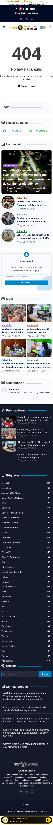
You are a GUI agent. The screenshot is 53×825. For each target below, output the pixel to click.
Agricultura (25, 488)
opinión (25, 601)
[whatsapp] (32, 19)
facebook (15, 131)
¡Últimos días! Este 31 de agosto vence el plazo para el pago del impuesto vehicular (38, 331)
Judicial (25, 577)
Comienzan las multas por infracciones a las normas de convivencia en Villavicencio (31, 220)
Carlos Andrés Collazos (25, 498)
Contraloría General (25, 527)
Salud (25, 621)
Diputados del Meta (25, 542)
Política (25, 611)
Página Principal (27, 86)
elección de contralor (25, 557)
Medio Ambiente (25, 587)
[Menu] (4, 27)
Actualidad (25, 483)
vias (25, 651)
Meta (25, 592)
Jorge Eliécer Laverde (25, 572)
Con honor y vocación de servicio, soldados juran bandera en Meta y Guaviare (12, 331)
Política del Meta (25, 616)
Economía (25, 547)
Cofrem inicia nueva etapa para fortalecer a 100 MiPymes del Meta (25, 745)
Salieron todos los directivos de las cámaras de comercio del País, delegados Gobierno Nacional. (33, 237)
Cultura (25, 532)
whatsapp (41, 131)
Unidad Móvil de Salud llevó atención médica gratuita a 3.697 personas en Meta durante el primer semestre (38, 365)
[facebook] (21, 19)
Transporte (25, 631)
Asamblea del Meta (25, 493)
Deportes (25, 537)
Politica (25, 606)
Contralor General (25, 522)
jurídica (25, 582)
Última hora (25, 641)
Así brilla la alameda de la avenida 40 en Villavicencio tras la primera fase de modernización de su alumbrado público (24, 696)
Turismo (25, 636)
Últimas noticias (25, 646)
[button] (43, 27)
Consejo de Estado (25, 517)
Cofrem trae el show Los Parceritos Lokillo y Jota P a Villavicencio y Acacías (30, 203)
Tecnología (25, 626)
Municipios (25, 597)
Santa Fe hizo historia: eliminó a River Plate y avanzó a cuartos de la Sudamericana (34, 419)
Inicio (27, 804)
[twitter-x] (26, 19)
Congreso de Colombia (25, 513)
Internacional (25, 567)
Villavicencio (25, 661)
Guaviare (25, 562)
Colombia (25, 508)
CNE (25, 503)
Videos (25, 656)
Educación (25, 552)
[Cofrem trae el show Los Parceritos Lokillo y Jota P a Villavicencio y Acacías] (8, 202)
